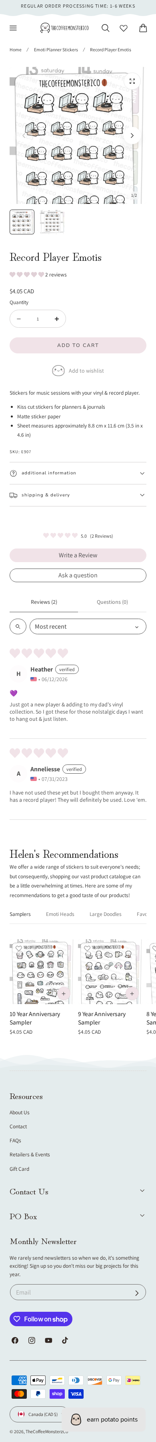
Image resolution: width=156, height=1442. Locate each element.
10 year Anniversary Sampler (35, 1018)
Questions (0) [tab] (112, 601)
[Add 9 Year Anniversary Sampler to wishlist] (87, 948)
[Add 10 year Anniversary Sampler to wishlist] (19, 948)
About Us (20, 1112)
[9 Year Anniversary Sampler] (110, 971)
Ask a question (78, 575)
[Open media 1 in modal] (132, 81)
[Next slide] (132, 135)
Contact (18, 1126)
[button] (13, 28)
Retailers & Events (30, 1154)
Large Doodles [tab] (106, 914)
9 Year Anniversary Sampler (102, 1018)
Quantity (19, 302)
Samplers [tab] (20, 914)
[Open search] (18, 626)
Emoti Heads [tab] (60, 914)
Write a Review (78, 555)
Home (16, 49)
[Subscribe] (137, 1293)
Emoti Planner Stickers (56, 49)
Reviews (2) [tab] (44, 601)
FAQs (15, 1140)
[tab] (22, 222)
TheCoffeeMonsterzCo (47, 1431)
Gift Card (19, 1168)
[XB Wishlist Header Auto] (123, 28)
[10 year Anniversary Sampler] (42, 971)
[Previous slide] (23, 135)
